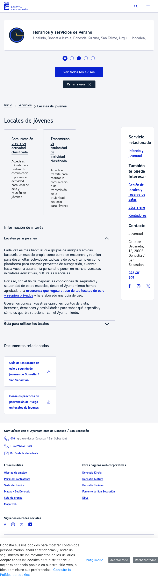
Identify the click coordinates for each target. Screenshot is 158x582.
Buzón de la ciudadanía (24, 453)
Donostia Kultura (92, 479)
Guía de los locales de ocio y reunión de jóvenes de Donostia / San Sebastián (24, 371)
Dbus (85, 498)
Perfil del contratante (17, 479)
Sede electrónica (14, 485)
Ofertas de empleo (15, 473)
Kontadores (137, 215)
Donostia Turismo (93, 485)
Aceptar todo (119, 560)
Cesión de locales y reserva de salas (137, 192)
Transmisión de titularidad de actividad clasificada (60, 150)
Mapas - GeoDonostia (17, 491)
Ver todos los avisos (79, 72)
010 (12, 439)
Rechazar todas (145, 560)
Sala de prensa (13, 498)
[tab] (72, 58)
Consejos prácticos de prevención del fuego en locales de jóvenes (24, 402)
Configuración (94, 560)
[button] (136, 6)
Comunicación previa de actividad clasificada (22, 146)
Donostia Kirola (92, 473)
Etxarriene (137, 207)
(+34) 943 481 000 (21, 446)
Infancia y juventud (136, 153)
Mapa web (10, 504)
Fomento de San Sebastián (98, 491)
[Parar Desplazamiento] (65, 58)
